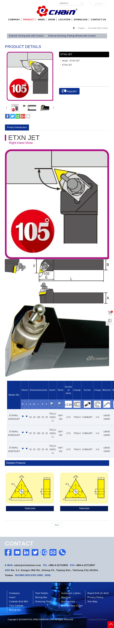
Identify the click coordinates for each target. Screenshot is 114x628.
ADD (7, 570)
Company (14, 593)
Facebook (110, 324)
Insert (12, 597)
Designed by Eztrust (98, 619)
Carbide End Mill (18, 601)
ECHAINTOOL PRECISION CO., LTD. (57, 11)
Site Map (92, 601)
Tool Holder (41, 593)
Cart (110, 314)
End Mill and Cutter (72, 606)
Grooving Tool (43, 601)
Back (57, 525)
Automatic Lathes (71, 593)
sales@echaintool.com (27, 565)
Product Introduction (17, 127)
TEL (45, 565)
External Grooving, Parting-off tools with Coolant (72, 36)
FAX (72, 565)
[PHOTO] (30, 76)
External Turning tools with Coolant (26, 36)
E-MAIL (9, 565)
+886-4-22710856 (58, 565)
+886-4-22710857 (85, 565)
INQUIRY (72, 91)
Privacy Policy (95, 597)
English (99, 3)
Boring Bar (41, 597)
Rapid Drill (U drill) (98, 593)
